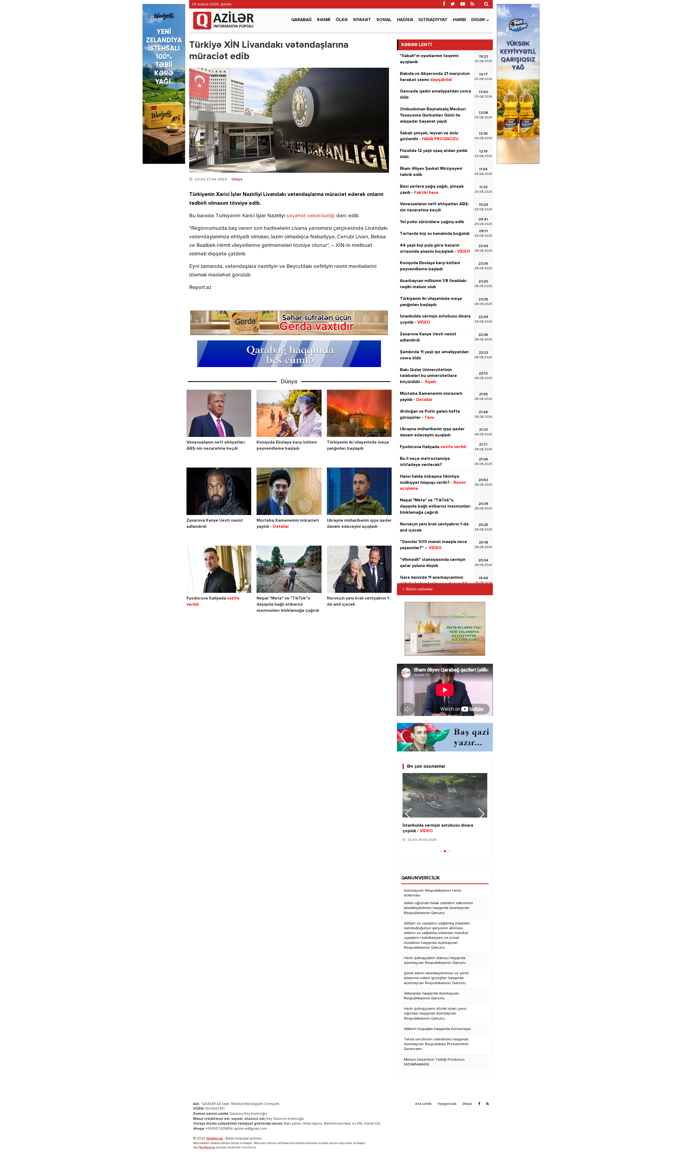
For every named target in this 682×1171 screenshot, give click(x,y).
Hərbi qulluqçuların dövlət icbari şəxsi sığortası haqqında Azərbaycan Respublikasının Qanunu (435, 1013)
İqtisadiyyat (433, 20)
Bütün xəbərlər (419, 589)
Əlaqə (467, 1104)
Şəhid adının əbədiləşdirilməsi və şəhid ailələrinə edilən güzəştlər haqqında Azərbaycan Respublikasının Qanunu (436, 978)
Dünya (237, 179)
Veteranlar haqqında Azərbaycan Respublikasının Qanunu (431, 996)
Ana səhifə (423, 1104)
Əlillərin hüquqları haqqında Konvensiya (437, 1029)
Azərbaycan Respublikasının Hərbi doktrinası (432, 893)
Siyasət (362, 20)
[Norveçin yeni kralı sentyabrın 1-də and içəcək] (359, 569)
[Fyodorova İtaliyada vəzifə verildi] (218, 569)
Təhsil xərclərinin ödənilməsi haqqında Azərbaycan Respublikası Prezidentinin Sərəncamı (436, 1044)
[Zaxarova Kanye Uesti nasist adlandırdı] (218, 491)
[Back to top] (667, 1156)
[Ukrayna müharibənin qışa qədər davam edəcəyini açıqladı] (359, 491)
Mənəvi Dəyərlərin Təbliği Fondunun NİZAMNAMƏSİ (434, 1062)
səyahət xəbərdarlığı (310, 216)
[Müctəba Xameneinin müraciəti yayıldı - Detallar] (289, 491)
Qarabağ (301, 20)
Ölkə (342, 20)
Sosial (384, 20)
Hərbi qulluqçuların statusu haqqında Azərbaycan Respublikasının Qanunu (435, 960)
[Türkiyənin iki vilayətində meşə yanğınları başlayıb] (359, 413)
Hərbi (459, 20)
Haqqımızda (447, 1104)
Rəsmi (323, 20)
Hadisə (405, 20)
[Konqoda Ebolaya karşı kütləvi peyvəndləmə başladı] (289, 413)
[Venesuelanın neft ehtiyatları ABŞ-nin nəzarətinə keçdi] (218, 413)
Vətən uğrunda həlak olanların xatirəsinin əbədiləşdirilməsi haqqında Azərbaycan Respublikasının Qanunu (438, 908)
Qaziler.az (214, 1138)
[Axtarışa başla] (486, 4)
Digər (478, 20)
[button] (481, 814)
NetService (207, 1147)
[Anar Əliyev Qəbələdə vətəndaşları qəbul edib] (445, 795)
